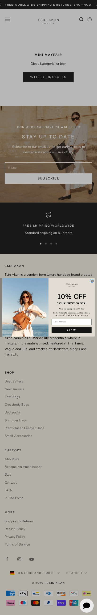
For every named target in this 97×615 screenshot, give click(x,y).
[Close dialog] (92, 281)
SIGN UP (71, 330)
